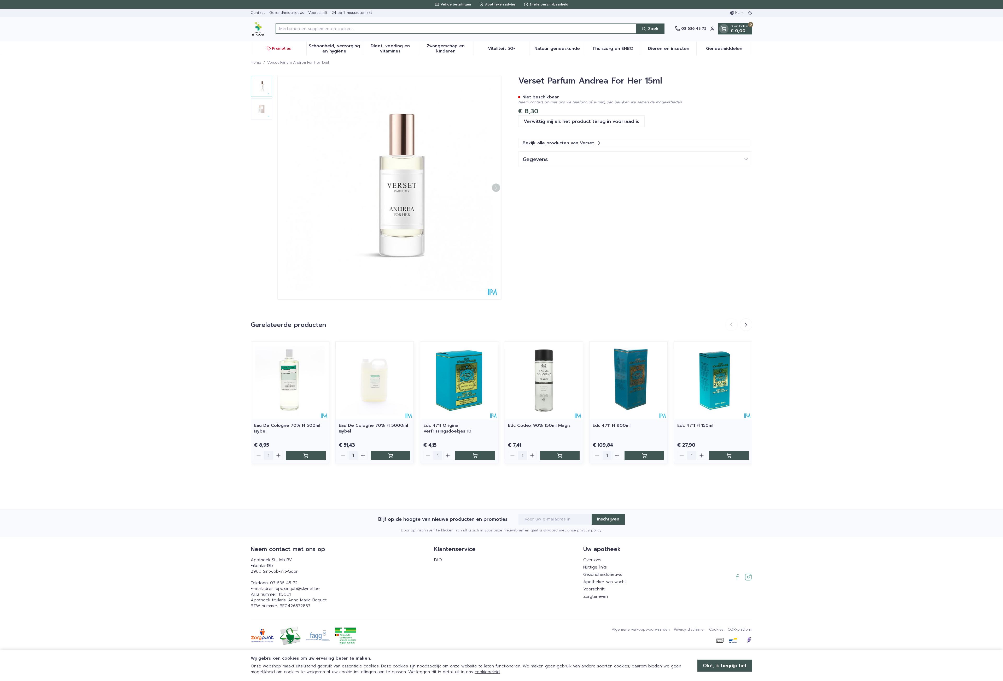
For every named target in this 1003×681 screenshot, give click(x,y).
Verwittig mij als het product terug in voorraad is (581, 121)
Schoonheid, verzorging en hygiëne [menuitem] (335, 48)
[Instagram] (748, 577)
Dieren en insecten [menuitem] (672, 49)
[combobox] (456, 28)
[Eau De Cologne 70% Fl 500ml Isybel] (290, 380)
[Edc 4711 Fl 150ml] (713, 380)
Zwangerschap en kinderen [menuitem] (450, 48)
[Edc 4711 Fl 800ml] (628, 380)
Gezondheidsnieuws (286, 12)
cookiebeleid (487, 672)
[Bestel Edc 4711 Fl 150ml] (729, 455)
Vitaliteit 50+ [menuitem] (508, 49)
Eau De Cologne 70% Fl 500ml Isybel (287, 428)
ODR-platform (740, 629)
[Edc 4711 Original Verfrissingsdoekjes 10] (459, 380)
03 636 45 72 (284, 583)
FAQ (438, 560)
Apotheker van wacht (604, 582)
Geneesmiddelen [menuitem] (729, 49)
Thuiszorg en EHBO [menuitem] (616, 49)
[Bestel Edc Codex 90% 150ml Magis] (560, 455)
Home (256, 62)
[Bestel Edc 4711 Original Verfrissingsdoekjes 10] (475, 455)
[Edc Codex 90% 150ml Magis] (544, 380)
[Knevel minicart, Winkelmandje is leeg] (723, 28)
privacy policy (589, 530)
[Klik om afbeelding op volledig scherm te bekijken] (389, 187)
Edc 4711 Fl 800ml (612, 425)
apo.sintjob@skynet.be (298, 588)
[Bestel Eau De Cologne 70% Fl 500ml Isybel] (306, 455)
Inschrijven (608, 519)
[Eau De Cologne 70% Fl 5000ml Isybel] (374, 380)
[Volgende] (496, 187)
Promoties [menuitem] (281, 48)
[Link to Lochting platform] (749, 640)
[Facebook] (737, 577)
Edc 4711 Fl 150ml (695, 425)
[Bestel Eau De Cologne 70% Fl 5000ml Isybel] (390, 455)
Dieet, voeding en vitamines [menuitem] (394, 48)
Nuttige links (595, 567)
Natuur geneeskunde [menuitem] (559, 49)
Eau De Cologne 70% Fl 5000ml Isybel (373, 428)
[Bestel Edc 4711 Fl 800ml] (644, 455)
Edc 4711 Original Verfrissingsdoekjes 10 (447, 428)
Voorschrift (318, 12)
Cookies (716, 629)
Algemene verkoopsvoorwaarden (641, 629)
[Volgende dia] (746, 324)
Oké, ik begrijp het (725, 665)
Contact (258, 12)
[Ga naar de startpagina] (258, 29)
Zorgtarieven (595, 596)
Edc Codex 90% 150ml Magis (539, 425)
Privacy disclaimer (689, 629)
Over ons (592, 560)
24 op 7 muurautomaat (352, 12)
